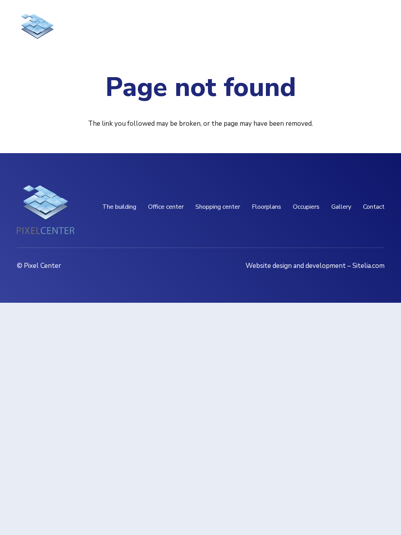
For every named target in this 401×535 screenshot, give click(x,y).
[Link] (37, 31)
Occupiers (306, 206)
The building (119, 206)
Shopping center (217, 206)
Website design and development (296, 265)
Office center (166, 206)
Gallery (341, 206)
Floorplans (266, 206)
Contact (374, 206)
